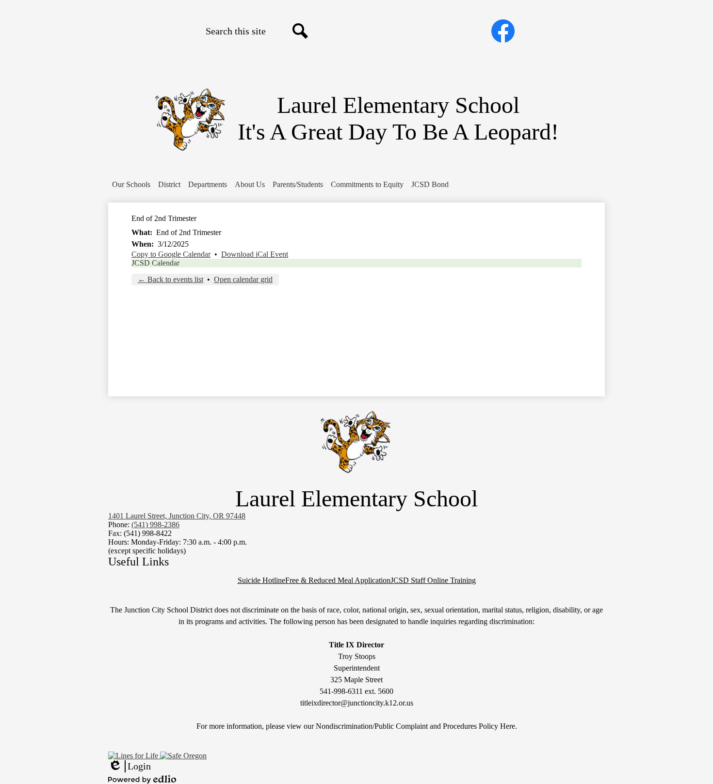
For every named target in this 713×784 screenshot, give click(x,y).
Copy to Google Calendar (171, 254)
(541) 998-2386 (155, 524)
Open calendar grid (243, 279)
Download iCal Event (254, 254)
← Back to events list (170, 279)
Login (129, 766)
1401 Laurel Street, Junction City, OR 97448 (176, 516)
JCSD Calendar (155, 263)
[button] (131, 184)
